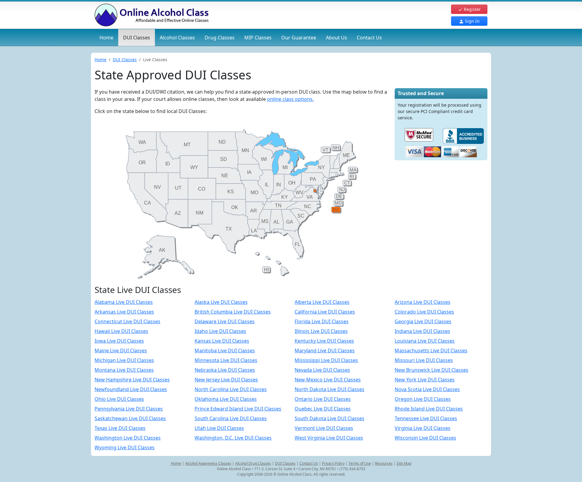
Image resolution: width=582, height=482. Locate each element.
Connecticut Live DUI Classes (127, 321)
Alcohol (177, 37)
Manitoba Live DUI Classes (225, 350)
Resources (384, 463)
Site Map (403, 463)
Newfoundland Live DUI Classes (131, 389)
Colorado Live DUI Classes (424, 311)
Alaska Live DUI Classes (221, 302)
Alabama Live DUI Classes (124, 302)
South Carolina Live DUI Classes (231, 418)
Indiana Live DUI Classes (422, 331)
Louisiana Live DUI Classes (425, 340)
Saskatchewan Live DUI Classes (130, 418)
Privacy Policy (333, 463)
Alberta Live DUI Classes (322, 302)
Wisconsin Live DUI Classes (425, 437)
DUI (136, 37)
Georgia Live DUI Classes (423, 321)
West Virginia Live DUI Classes (329, 437)
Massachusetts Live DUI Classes (431, 350)
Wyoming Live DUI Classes (125, 447)
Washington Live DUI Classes (128, 437)
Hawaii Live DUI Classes (121, 331)
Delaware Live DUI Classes (225, 321)
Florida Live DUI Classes (322, 321)
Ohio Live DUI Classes (119, 399)
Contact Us (369, 37)
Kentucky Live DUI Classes (324, 340)
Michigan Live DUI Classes (124, 360)
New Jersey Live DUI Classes (226, 379)
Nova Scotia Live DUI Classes (427, 389)
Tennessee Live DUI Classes (426, 418)
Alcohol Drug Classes (253, 463)
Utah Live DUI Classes (219, 428)
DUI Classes (125, 59)
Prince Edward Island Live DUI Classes (238, 408)
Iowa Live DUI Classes (119, 340)
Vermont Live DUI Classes (324, 428)
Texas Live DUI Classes (120, 428)
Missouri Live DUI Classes (424, 360)
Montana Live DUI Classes (124, 370)
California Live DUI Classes (325, 311)
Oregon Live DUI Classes (423, 399)
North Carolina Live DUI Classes (231, 389)
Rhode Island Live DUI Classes (429, 408)
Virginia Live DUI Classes (422, 428)
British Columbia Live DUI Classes (233, 311)
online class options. (290, 99)
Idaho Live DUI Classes (220, 331)
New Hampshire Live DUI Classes (132, 379)
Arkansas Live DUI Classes (124, 311)
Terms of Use (360, 463)
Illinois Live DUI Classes (321, 331)
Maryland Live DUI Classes (325, 350)
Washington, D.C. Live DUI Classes (233, 437)
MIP (258, 37)
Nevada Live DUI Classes (322, 370)
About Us (336, 37)
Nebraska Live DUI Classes (225, 370)
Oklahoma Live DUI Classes (226, 399)
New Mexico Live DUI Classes (328, 379)
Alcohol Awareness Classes (208, 463)
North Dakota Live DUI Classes (329, 389)
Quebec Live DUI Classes (323, 408)
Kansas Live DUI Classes (222, 340)
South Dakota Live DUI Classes (329, 418)
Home (106, 37)
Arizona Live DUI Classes (422, 302)
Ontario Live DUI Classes (323, 399)
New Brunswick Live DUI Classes (431, 370)
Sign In (472, 21)
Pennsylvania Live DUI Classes (129, 408)
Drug (220, 37)
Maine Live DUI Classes (121, 350)
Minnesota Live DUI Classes (226, 360)
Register (472, 9)
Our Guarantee (298, 37)
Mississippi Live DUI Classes (326, 360)
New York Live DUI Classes (425, 379)
